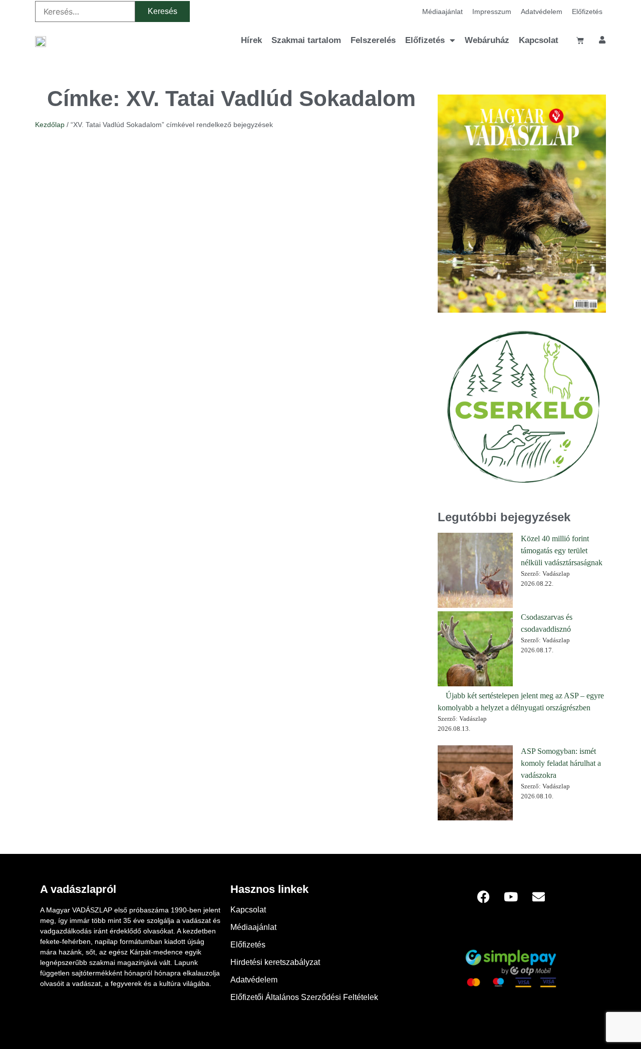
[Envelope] (538, 896)
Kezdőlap (50, 125)
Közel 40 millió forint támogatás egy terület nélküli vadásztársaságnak (561, 550)
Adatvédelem (541, 12)
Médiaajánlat (442, 12)
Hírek (251, 40)
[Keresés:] (85, 11)
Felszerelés (373, 40)
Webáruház (487, 40)
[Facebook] (483, 896)
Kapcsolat (538, 40)
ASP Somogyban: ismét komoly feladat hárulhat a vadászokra (561, 763)
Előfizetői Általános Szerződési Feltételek (304, 997)
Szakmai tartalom (306, 40)
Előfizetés (587, 12)
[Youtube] (510, 896)
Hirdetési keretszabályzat (275, 962)
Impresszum (491, 12)
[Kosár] (580, 40)
